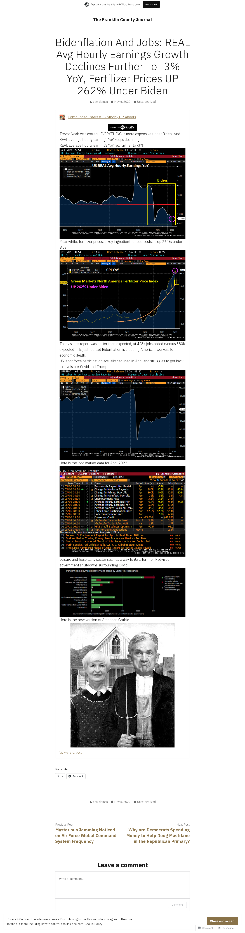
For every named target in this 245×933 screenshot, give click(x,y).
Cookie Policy (93, 924)
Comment (177, 904)
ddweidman (100, 102)
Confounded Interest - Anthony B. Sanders (102, 117)
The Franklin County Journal (122, 19)
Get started (151, 4)
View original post (71, 752)
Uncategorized (146, 102)
